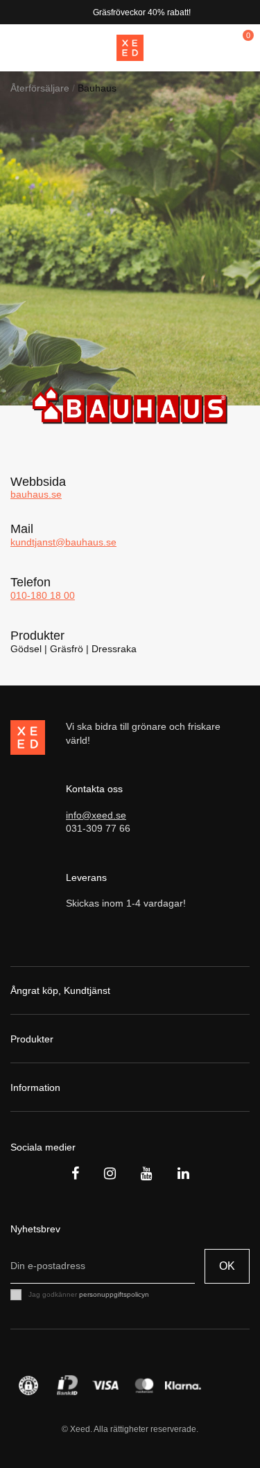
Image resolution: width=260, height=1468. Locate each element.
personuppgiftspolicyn (114, 1294)
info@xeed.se (96, 815)
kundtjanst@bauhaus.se (63, 542)
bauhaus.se (36, 494)
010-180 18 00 (42, 595)
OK (227, 1266)
